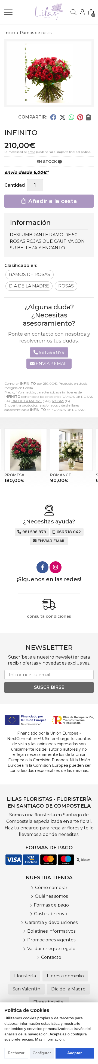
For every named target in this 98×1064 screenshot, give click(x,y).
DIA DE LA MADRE (26, 401)
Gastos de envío (51, 913)
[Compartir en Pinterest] (80, 116)
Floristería (25, 975)
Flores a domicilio (65, 975)
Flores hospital (49, 1002)
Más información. (50, 1039)
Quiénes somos (51, 896)
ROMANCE (60, 474)
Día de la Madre (68, 989)
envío (31, 152)
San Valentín (26, 989)
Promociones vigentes (51, 939)
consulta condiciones (49, 616)
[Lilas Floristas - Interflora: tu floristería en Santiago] (41, 12)
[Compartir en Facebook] (53, 116)
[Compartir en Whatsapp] (71, 116)
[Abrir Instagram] (55, 567)
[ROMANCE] (71, 450)
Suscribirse (49, 687)
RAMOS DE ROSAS (77, 397)
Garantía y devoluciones (51, 922)
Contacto (51, 957)
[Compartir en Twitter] (62, 116)
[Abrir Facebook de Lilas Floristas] (42, 567)
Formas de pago (51, 905)
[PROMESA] (26, 450)
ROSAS (58, 401)
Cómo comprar (51, 887)
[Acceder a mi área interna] (82, 12)
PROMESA (14, 474)
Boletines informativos (51, 931)
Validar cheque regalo (51, 948)
